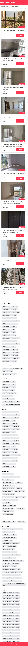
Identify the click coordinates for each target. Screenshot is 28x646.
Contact (20, 35)
